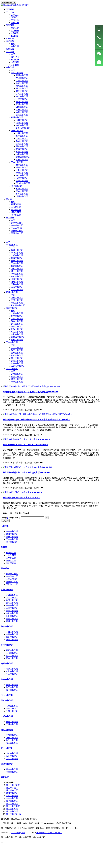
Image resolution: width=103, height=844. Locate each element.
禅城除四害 (16, 204)
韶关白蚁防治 (7, 748)
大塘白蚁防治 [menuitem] (22, 178)
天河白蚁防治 (12, 603)
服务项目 (10, 38)
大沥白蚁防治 (17, 255)
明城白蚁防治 (17, 382)
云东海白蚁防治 (18, 366)
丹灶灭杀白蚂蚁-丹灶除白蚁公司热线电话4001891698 (26, 472)
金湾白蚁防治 (12, 685)
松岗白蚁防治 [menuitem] (22, 91)
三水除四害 (16, 210)
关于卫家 (15, 15)
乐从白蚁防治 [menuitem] (22, 141)
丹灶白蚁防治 (17, 282)
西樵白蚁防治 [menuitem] (22, 109)
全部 (13, 44)
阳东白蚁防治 (12, 711)
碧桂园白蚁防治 (18, 337)
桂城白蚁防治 (17, 250)
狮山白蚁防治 (17, 271)
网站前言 (15, 17)
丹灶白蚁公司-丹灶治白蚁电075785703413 (21, 497)
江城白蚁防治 (12, 706)
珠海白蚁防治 (7, 679)
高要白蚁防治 (12, 634)
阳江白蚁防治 (7, 700)
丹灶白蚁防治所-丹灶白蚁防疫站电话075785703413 (25, 445)
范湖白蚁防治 (17, 363)
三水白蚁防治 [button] (17, 162)
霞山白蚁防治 (12, 743)
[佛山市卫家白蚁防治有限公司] (51, 5)
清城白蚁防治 (12, 669)
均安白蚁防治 (17, 332)
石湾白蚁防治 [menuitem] (22, 123)
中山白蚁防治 (7, 695)
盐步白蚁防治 (17, 258)
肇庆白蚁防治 (7, 626)
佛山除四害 (11, 788)
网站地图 (5, 777)
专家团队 (15, 20)
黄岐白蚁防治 (17, 261)
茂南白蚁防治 (12, 769)
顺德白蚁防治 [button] (17, 131)
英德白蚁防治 (12, 674)
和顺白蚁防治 (17, 279)
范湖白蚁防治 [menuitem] (22, 181)
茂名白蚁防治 (7, 764)
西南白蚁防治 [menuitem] (22, 165)
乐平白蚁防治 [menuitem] (22, 167)
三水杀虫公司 (17, 228)
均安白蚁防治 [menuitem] (22, 152)
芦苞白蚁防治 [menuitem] (22, 173)
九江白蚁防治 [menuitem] (22, 115)
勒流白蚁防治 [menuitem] (22, 146)
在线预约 (15, 33)
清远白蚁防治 (7, 663)
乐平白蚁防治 (17, 350)
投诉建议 (15, 36)
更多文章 (5, 521)
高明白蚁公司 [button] (17, 186)
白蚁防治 (15, 46)
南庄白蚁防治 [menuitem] (22, 125)
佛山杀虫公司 (12, 790)
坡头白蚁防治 (12, 740)
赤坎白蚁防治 (12, 735)
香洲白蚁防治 (12, 690)
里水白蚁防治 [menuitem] (22, 88)
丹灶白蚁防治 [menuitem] (22, 107)
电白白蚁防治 (12, 772)
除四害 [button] (9, 199)
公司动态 (15, 57)
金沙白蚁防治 (17, 287)
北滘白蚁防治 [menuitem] (22, 138)
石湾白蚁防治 (17, 300)
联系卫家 (15, 28)
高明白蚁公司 (12, 369)
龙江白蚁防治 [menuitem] (22, 144)
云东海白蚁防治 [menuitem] (23, 183)
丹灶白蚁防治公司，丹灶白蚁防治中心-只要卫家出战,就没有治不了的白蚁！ (36, 419)
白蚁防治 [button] (10, 67)
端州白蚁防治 (12, 637)
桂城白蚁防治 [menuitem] (22, 75)
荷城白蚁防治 (17, 374)
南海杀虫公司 (17, 225)
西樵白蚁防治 (17, 284)
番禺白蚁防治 (12, 619)
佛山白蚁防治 (12, 803)
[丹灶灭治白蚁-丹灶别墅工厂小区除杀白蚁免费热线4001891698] (31, 386)
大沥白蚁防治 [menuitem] (22, 81)
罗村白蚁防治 (17, 268)
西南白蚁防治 (17, 348)
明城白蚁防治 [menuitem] (22, 196)
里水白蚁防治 (17, 263)
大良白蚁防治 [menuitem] (22, 133)
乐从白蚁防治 (17, 321)
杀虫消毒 (5, 568)
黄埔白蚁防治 (12, 608)
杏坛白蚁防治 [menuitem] (22, 154)
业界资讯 (15, 62)
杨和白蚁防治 (17, 379)
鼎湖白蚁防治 (12, 640)
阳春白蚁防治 (12, 708)
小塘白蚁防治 (17, 274)
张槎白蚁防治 (17, 297)
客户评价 (15, 30)
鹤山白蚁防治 (12, 656)
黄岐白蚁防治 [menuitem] (22, 86)
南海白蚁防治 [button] (17, 73)
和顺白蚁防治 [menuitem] (22, 104)
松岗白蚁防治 (17, 266)
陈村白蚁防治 (17, 316)
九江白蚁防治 (17, 290)
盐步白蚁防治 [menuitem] (22, 83)
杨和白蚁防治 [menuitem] (22, 194)
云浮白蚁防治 (7, 716)
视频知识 (15, 59)
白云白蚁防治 (12, 597)
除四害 (4, 547)
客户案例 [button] (10, 41)
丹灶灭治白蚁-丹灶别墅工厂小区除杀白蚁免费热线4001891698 (30, 392)
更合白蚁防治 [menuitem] (22, 191)
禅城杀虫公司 (17, 223)
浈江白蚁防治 (12, 756)
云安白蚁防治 (12, 722)
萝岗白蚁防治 (12, 611)
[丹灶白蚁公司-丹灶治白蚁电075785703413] (22, 492)
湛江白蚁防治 (7, 730)
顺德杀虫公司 (17, 231)
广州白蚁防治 (7, 590)
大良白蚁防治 (17, 313)
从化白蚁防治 (12, 616)
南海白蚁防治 (12, 245)
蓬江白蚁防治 (12, 650)
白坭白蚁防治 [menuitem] (22, 170)
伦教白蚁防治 (17, 329)
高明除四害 (16, 215)
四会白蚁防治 (12, 632)
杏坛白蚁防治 (17, 334)
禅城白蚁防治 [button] (17, 117)
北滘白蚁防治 (17, 319)
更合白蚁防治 (17, 376)
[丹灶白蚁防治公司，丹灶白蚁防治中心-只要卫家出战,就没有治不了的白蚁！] (37, 414)
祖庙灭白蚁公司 (18, 305)
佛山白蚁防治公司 (14, 814)
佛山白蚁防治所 (13, 785)
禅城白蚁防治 (12, 292)
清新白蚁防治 (12, 671)
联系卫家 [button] (10, 25)
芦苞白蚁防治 (17, 355)
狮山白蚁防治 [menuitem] (22, 96)
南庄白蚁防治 (17, 303)
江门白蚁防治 (7, 645)
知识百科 (15, 65)
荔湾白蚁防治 (12, 600)
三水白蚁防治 (12, 342)
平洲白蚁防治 (17, 253)
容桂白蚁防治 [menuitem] (22, 160)
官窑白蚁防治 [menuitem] (22, 102)
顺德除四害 (16, 212)
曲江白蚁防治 (12, 759)
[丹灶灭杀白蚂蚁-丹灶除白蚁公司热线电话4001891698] (27, 467)
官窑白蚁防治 (17, 276)
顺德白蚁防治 (12, 308)
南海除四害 (16, 207)
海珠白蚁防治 (12, 605)
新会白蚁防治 (12, 658)
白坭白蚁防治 (17, 353)
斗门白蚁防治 (12, 687)
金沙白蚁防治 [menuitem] (22, 112)
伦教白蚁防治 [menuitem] (22, 149)
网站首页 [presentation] (10, 9)
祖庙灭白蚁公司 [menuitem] (23, 128)
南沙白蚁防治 (12, 613)
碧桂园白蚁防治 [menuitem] (23, 157)
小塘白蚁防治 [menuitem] (22, 99)
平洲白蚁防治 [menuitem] (22, 78)
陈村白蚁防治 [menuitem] (22, 136)
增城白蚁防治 (12, 621)
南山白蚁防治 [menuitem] (22, 175)
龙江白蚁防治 (17, 324)
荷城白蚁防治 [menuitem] (22, 188)
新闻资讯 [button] (10, 52)
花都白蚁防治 (12, 595)
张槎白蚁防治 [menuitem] (22, 120)
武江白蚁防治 (12, 753)
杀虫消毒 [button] (10, 217)
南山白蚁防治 (17, 358)
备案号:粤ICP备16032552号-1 (49, 833)
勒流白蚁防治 (17, 326)
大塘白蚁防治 (17, 361)
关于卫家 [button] (10, 12)
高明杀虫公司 (17, 233)
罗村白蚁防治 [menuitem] (22, 94)
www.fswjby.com (18, 833)
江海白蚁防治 (12, 653)
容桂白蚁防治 (17, 340)
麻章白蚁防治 (12, 738)
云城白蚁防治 (12, 724)
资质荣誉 (15, 23)
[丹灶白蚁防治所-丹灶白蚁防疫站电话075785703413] (26, 439)
